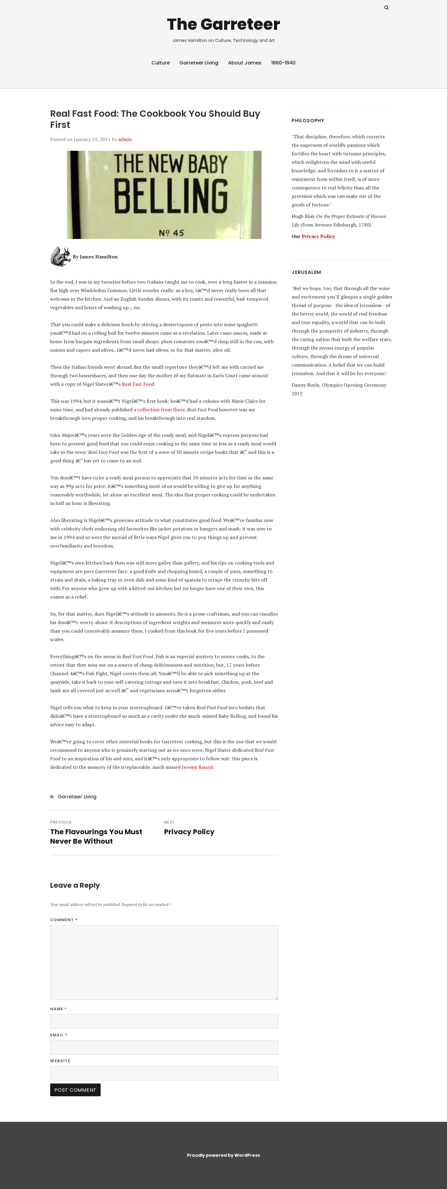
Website (60, 1061)
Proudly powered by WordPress (223, 1155)
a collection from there (159, 409)
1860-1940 (283, 62)
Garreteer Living (198, 62)
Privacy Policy (318, 236)
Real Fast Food (138, 384)
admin (125, 139)
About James (245, 62)
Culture (160, 62)
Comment (64, 920)
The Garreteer (223, 24)
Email (59, 1035)
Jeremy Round (197, 767)
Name (58, 1009)
